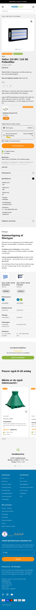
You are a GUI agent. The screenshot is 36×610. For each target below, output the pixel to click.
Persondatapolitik (6, 496)
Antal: (3, 82)
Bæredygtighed (24, 484)
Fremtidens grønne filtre (26, 487)
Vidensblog (5, 514)
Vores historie (23, 481)
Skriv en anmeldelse (18, 357)
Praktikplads (23, 493)
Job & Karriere (24, 490)
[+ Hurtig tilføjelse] (26, 411)
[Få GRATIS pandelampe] (5, 109)
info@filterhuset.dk (20, 458)
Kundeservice (5, 478)
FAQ (21, 496)
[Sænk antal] (4, 85)
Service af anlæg (6, 484)
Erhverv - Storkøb (7, 508)
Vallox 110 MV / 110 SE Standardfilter (8, 284)
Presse (4, 523)
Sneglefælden (6, 416)
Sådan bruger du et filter (8, 526)
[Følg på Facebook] (3, 594)
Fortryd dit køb (6, 490)
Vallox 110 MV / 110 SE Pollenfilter (13, 16)
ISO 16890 (5, 517)
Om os (21, 478)
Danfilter (33, 416)
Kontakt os (5, 481)
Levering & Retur (6, 487)
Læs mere (4, 167)
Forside (3, 16)
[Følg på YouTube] (12, 594)
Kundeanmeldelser (7, 520)
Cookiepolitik (5, 499)
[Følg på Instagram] (7, 594)
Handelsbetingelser (7, 493)
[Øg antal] (10, 85)
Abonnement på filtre (7, 511)
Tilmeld (18, 559)
